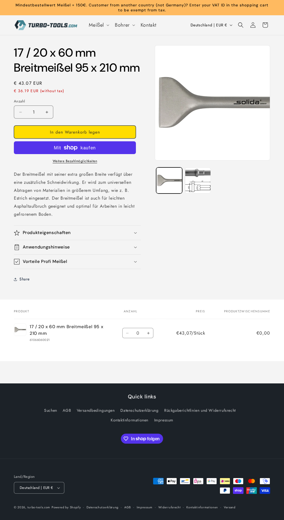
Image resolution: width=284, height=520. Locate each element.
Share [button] (24, 279)
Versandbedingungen (96, 410)
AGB (67, 410)
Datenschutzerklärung (139, 410)
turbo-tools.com (38, 507)
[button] (98, 25)
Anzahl (19, 101)
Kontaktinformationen (129, 420)
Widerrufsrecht (169, 507)
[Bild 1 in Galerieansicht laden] (169, 180)
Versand (229, 507)
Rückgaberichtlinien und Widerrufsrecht (200, 410)
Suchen (50, 410)
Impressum (163, 420)
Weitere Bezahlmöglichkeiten (75, 161)
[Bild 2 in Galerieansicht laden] (198, 180)
